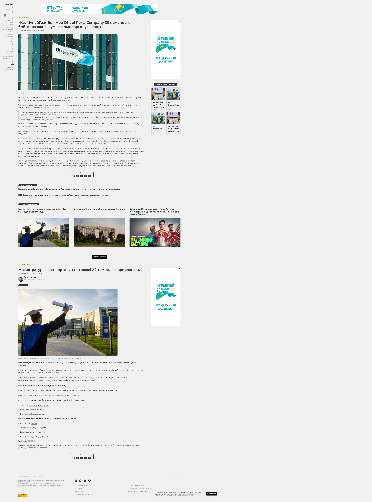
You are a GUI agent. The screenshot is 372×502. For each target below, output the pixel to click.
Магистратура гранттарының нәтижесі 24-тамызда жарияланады (42, 210)
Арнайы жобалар (8, 56)
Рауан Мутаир (30, 277)
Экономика (9, 36)
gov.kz (34, 423)
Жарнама (10, 54)
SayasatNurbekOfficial (39, 405)
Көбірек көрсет (99, 257)
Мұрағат (80, 488)
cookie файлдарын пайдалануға (176, 495)
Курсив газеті (9, 27)
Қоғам (11, 31)
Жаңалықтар (9, 20)
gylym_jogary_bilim (38, 428)
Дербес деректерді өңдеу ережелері (141, 488)
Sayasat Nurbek (36, 410)
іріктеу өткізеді (25, 100)
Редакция (10, 51)
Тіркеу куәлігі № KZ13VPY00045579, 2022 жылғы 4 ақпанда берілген (36, 483)
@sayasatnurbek (37, 414)
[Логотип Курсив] (8, 4)
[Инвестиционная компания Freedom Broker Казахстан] (8, 15)
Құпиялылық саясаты (137, 485)
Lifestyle (10, 34)
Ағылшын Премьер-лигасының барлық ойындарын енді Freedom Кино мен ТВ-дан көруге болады (154, 212)
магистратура (23, 285)
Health (11, 38)
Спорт (11, 41)
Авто (11, 22)
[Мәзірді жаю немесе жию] (12, 46)
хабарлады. (23, 365)
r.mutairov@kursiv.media (31, 281)
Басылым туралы (83, 485)
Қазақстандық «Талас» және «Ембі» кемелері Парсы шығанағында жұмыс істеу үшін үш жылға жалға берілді (69, 189)
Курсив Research (8, 29)
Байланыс (81, 491)
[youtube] (89, 481)
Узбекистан (9, 69)
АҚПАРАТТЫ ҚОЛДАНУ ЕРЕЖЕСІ (139, 491)
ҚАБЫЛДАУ (211, 494)
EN (9, 9)
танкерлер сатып (53, 141)
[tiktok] (80, 481)
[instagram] (76, 481)
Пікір (11, 25)
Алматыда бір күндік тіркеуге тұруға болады (99, 209)
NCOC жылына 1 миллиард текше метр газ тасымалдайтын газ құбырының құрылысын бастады (63, 195)
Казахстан (10, 67)
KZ (12, 9)
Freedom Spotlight (7, 58)
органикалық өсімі (85, 144)
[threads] (85, 481)
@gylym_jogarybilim (39, 436)
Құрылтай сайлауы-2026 (85, 494)
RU (7, 9)
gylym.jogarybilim (37, 432)
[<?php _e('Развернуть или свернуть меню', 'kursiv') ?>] (12, 64)
